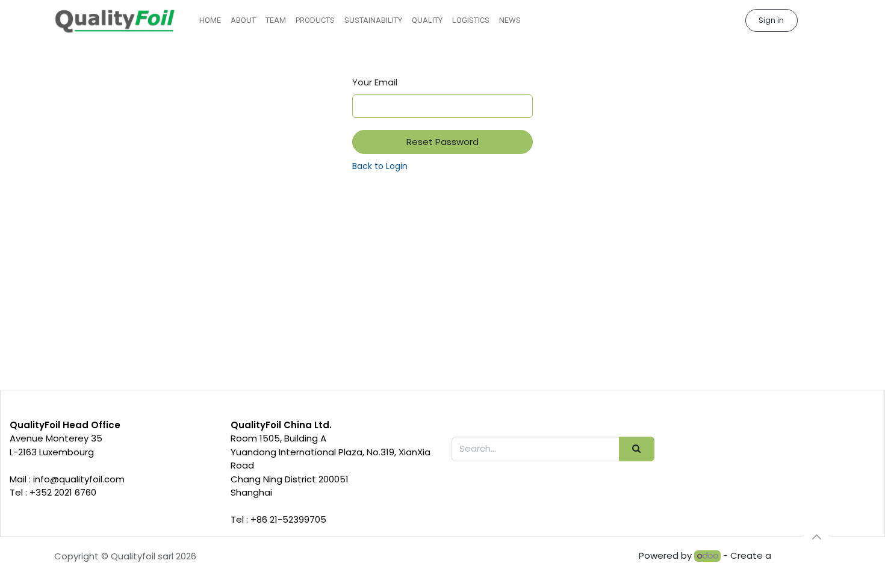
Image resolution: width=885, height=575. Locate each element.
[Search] (636, 449)
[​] (817, 20)
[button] (816, 537)
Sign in (771, 20)
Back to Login (380, 166)
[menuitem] (210, 20)
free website (802, 555)
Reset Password (442, 141)
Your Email (374, 82)
